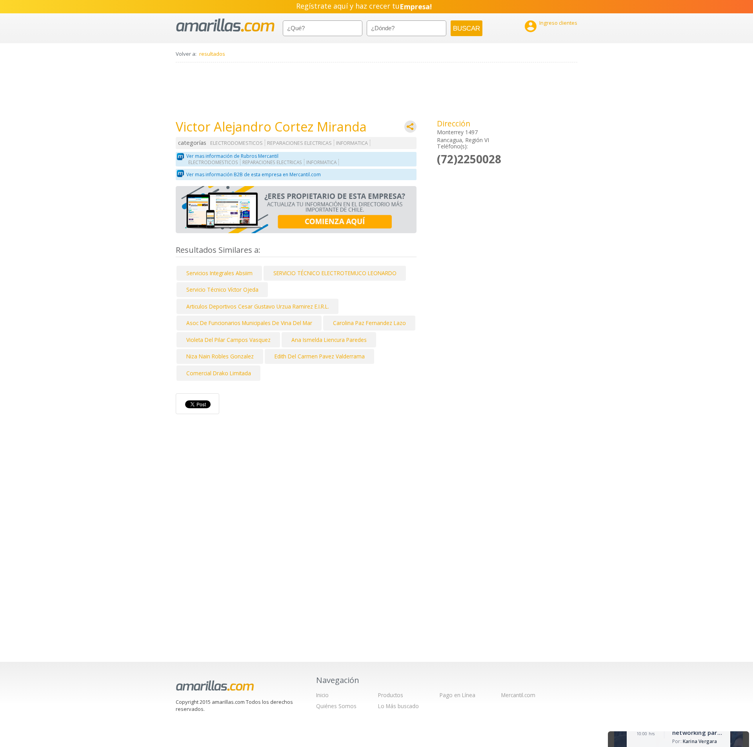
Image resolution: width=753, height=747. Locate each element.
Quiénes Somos (336, 706)
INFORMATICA (352, 143)
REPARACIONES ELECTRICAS (299, 143)
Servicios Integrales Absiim (219, 273)
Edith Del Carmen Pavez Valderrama (320, 356)
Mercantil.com (518, 695)
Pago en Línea (457, 695)
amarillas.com (225, 25)
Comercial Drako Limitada (218, 373)
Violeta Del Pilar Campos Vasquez (228, 339)
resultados (212, 53)
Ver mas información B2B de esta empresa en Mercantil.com (253, 174)
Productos (390, 695)
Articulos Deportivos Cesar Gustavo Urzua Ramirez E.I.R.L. (257, 306)
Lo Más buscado (398, 706)
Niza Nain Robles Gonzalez (220, 356)
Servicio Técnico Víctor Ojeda (222, 289)
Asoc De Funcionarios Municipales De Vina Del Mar (249, 323)
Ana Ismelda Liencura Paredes (329, 339)
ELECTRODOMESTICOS (236, 143)
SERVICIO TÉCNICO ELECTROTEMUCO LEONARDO (335, 273)
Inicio (322, 695)
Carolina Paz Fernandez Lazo (369, 323)
